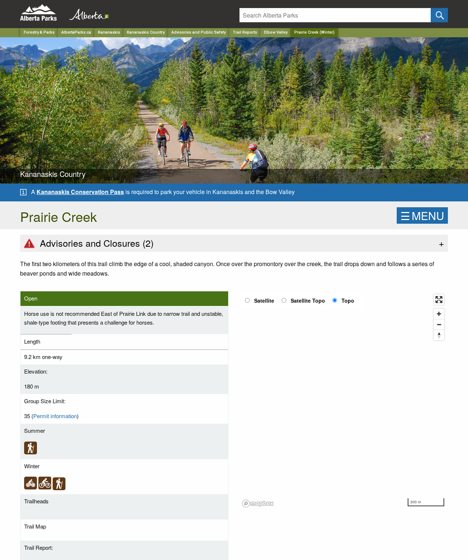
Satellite (264, 300)
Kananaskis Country (146, 32)
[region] (343, 400)
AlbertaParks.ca (76, 32)
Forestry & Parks (39, 32)
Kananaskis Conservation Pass (80, 192)
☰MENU (422, 215)
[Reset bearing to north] (439, 335)
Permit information (55, 416)
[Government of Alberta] (86, 12)
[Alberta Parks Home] (43, 12)
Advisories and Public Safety (198, 32)
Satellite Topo (308, 300)
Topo (347, 300)
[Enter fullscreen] (439, 299)
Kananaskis (109, 32)
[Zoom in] (439, 314)
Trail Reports (245, 32)
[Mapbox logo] (258, 503)
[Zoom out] (439, 324)
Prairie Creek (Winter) (314, 32)
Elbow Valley (275, 32)
